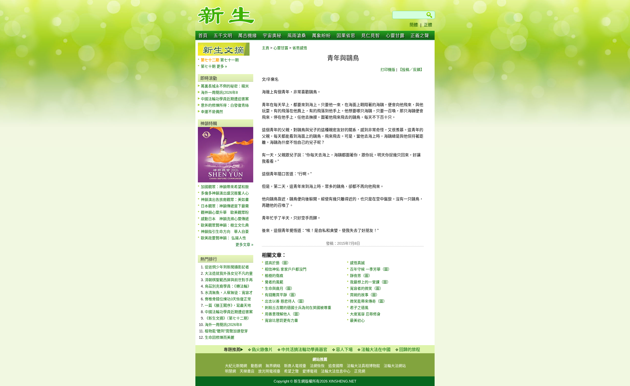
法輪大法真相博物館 (363, 366)
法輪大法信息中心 (335, 371)
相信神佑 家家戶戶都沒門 (285, 269)
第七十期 (209, 66)
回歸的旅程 (409, 349)
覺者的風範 (274, 282)
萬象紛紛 (321, 35)
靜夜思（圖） (361, 275)
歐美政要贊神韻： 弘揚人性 (223, 238)
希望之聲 (291, 371)
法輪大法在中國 (376, 349)
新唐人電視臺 (295, 366)
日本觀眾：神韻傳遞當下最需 (225, 206)
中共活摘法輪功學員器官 (304, 349)
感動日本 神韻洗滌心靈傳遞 (225, 219)
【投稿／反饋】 (411, 69)
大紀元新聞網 (236, 366)
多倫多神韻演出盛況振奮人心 (225, 193)
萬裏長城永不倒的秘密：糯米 (225, 86)
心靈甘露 (395, 35)
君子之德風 (359, 308)
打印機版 (387, 69)
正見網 (359, 371)
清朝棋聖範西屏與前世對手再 (229, 280)
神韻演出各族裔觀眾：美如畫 (225, 199)
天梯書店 (247, 371)
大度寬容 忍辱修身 (365, 314)
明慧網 (230, 371)
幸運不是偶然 (212, 112)
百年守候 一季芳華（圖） (371, 269)
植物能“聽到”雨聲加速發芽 (226, 331)
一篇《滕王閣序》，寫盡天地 (228, 305)
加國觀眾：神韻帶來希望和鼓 (225, 187)
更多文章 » (244, 244)
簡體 (414, 25)
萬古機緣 (247, 35)
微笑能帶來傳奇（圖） (368, 301)
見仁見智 (370, 35)
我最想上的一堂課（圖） (370, 282)
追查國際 (335, 366)
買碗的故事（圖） (364, 295)
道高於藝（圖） (278, 263)
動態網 (256, 366)
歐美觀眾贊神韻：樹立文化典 (225, 225)
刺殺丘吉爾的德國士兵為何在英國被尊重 (298, 308)
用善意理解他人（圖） (283, 314)
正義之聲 (419, 35)
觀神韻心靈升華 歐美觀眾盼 (225, 212)
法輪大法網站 (395, 366)
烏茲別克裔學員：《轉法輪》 (228, 286)
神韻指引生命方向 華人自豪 (225, 231)
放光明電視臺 (269, 371)
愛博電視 (309, 371)
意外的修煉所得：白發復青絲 (225, 105)
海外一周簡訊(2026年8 (219, 92)
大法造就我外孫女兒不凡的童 (229, 273)
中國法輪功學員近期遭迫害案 (225, 99)
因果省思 (346, 35)
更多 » (222, 66)
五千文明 (223, 35)
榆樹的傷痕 (274, 275)
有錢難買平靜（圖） (281, 295)
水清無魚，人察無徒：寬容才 (229, 292)
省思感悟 (299, 48)
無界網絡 (273, 366)
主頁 (265, 48)
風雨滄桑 (296, 35)
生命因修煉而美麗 (219, 337)
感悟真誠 (357, 263)
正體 (428, 25)
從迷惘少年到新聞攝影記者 (227, 267)
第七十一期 (229, 60)
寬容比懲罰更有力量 (281, 320)
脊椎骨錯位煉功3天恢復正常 (228, 299)
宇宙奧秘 (272, 35)
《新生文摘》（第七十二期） (228, 318)
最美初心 (357, 320)
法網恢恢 (317, 366)
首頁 (203, 35)
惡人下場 (344, 349)
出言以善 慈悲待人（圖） (285, 301)
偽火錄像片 (262, 349)
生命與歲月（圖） (279, 288)
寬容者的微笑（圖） (366, 288)
